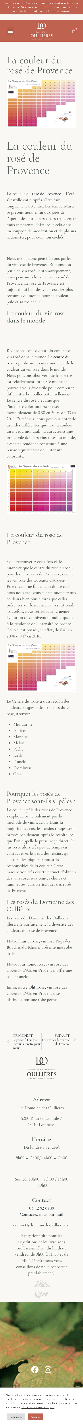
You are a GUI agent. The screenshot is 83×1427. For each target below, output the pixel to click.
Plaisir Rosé (28, 941)
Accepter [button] (36, 1417)
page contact (61, 11)
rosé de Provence (46, 193)
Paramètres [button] (15, 1417)
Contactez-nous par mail (41, 1214)
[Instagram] (48, 1369)
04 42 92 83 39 (41, 1208)
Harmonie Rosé (32, 964)
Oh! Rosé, (37, 987)
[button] (10, 31)
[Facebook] (35, 1369)
